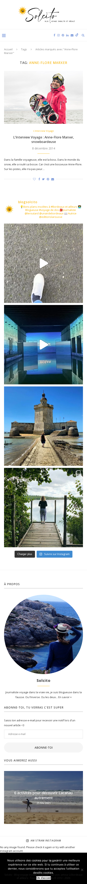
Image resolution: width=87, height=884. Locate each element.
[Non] (82, 870)
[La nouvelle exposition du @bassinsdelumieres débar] (43, 344)
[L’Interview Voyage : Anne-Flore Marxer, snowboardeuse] (43, 97)
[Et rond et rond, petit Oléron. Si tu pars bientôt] (43, 426)
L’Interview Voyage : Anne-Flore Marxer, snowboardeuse (43, 139)
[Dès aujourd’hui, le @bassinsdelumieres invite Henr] (43, 263)
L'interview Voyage (43, 130)
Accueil (8, 49)
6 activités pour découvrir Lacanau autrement (43, 795)
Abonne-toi (44, 747)
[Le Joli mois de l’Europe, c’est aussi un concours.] (43, 507)
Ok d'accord (44, 878)
